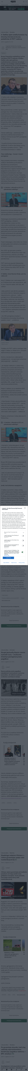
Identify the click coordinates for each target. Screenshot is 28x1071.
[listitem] (14, 533)
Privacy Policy (22, 562)
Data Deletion (6, 562)
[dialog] (14, 535)
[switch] (23, 536)
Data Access (14, 562)
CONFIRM (8, 557)
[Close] (25, 508)
